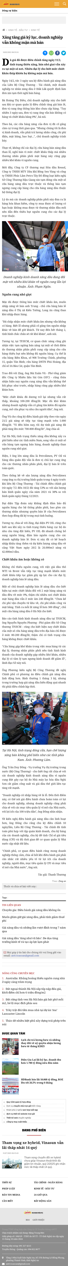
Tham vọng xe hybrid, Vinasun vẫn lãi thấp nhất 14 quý (33, 1145)
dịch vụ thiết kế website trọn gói (20, 1114)
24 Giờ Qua (40, 1194)
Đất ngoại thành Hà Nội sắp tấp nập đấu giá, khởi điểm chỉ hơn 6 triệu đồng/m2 (32, 990)
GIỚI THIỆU (39, 1219)
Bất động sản (42, 1200)
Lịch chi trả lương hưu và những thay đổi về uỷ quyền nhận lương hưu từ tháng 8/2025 (41, 1043)
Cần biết (7, 1200)
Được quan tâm (13, 1033)
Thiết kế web (12, 1118)
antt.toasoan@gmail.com (25, 955)
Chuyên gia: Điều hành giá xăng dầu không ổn (31, 910)
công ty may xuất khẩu (16, 1122)
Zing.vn (62, 881)
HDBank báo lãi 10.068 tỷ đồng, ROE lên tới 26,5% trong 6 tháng (42, 1081)
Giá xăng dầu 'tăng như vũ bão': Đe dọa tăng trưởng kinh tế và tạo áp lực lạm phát (30, 940)
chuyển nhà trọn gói (22, 1106)
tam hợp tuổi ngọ (30, 1110)
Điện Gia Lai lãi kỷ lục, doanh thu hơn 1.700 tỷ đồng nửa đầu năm (41, 1061)
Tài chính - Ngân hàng (48, 1182)
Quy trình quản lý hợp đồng (18, 1102)
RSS (28, 1219)
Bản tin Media (11, 1194)
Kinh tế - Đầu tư (44, 1188)
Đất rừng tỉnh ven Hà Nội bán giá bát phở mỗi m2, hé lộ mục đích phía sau (32, 1001)
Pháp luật (8, 1188)
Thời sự (7, 1182)
